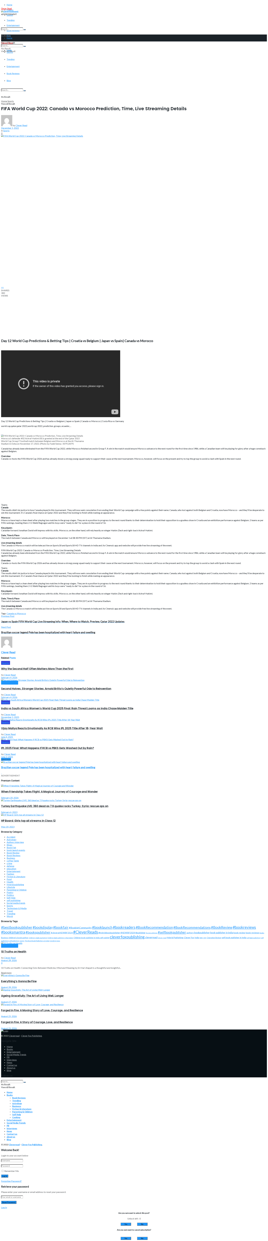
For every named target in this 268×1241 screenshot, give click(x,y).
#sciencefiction (151, 933)
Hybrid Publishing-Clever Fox (180, 937)
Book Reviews (9, 682)
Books (10, 1049)
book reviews (252, 932)
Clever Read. (6, 8)
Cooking (16, 1117)
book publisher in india (221, 932)
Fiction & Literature (16, 876)
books (262, 933)
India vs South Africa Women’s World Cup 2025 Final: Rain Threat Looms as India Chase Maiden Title (67, 708)
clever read (162, 938)
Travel (10, 911)
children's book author (18, 937)
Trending (11, 20)
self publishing (14, 900)
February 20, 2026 (10, 797)
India (197, 937)
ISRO (201, 938)
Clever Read (21, 125)
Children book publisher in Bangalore (60, 938)
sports (22, 941)
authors (190, 933)
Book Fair (11, 847)
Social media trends (16, 903)
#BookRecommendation (154, 927)
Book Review (13, 852)
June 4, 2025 (7, 737)
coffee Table (13, 860)
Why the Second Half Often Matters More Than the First (37, 669)
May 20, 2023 (7, 826)
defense (10, 866)
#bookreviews (244, 927)
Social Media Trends (16, 1054)
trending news (55, 941)
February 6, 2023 (9, 812)
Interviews (12, 1059)
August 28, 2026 (9, 960)
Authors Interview (15, 842)
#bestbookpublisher (16, 927)
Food (9, 879)
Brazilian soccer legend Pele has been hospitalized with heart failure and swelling (48, 767)
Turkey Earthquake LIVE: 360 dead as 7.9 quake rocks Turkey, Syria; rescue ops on (54, 806)
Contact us (12, 1065)
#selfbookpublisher (172, 932)
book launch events (16, 850)
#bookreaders (124, 927)
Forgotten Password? (11, 1181)
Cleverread (14, 1035)
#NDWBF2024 (127, 932)
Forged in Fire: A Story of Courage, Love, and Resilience (37, 1022)
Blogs (9, 844)
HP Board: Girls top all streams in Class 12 (28, 821)
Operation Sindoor (214, 938)
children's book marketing (38, 938)
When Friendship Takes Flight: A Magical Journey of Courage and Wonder (49, 792)
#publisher (140, 932)
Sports (11, 101)
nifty (204, 938)
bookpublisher (202, 932)
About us (11, 1067)
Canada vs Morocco (16, 613)
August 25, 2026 (9, 1016)
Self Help (11, 897)
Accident (11, 837)
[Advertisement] (85, 80)
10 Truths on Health (13, 952)
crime (9, 863)
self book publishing (253, 938)
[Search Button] (24, 29)
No (142, 1224)
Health (10, 881)
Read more (6, 972)
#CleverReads (85, 931)
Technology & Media (17, 908)
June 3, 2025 (7, 756)
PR (8, 1057)
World (10, 916)
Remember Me (11, 1171)
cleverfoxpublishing (127, 936)
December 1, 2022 (10, 128)
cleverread (151, 937)
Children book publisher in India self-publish (91, 938)
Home (9, 5)
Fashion (10, 874)
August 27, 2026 (9, 1001)
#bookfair (60, 927)
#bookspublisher (38, 932)
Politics (10, 895)
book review (239, 932)
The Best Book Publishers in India (37, 941)
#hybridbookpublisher (109, 932)
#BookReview (221, 927)
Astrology (11, 839)
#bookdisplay (43, 927)
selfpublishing (14, 941)
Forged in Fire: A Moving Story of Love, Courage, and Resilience (42, 1010)
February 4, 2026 (9, 677)
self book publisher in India (234, 937)
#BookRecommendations (192, 927)
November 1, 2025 (10, 717)
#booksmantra (13, 932)
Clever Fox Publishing (31, 1035)
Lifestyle (11, 887)
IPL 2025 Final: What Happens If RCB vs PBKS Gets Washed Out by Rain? (47, 748)
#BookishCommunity (80, 927)
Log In (4, 1207)
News (9, 1062)
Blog (9, 1070)
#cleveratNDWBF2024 (62, 932)
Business (11, 858)
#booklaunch (102, 927)
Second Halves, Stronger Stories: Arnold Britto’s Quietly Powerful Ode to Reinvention (56, 689)
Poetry (10, 892)
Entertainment (13, 871)
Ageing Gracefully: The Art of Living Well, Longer (32, 996)
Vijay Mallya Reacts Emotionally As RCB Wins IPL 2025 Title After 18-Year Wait (52, 728)
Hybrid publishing (15, 884)
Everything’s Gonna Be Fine (19, 981)
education (11, 868)
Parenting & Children (17, 889)
